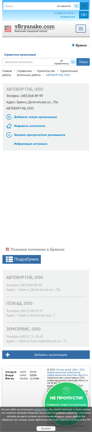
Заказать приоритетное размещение (39, 135)
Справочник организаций (20, 55)
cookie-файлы (41, 409)
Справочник (24, 71)
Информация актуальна (30, 144)
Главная (7, 71)
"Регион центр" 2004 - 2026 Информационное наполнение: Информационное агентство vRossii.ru (67, 372)
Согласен (46, 428)
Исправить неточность (29, 126)
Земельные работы (29, 75)
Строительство (46, 71)
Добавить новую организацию (35, 117)
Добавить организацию (50, 355)
